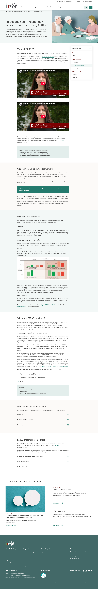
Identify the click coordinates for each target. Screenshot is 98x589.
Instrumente (26, 554)
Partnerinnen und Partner (30, 374)
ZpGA (53, 369)
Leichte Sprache (88, 1)
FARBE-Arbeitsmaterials (42, 181)
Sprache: (61, 1)
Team (7, 554)
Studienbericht (21, 306)
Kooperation (8, 560)
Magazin (25, 556)
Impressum (38, 582)
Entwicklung (75, 68)
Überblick (74, 74)
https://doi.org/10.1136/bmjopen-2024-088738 (54, 366)
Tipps (24, 562)
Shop (59, 7)
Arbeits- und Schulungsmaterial (30, 552)
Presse (78, 1)
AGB (60, 582)
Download (74, 77)
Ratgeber (25, 558)
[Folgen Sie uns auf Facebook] (89, 571)
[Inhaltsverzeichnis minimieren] (90, 48)
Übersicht (20, 414)
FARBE (73, 55)
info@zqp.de (77, 558)
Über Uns (50, 7)
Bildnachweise (69, 582)
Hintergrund (75, 62)
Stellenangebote (10, 562)
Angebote (37, 7)
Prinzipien (8, 558)
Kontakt (70, 1)
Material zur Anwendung (25, 420)
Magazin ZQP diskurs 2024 (48, 305)
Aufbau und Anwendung (78, 65)
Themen (25, 7)
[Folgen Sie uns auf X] (86, 571)
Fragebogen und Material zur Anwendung (30, 456)
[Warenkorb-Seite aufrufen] (86, 7)
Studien (25, 560)
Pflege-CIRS (26, 566)
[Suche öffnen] (90, 7)
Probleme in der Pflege (46, 560)
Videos (24, 564)
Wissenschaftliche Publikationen (32, 378)
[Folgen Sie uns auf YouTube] (91, 571)
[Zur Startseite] (12, 5)
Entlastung (61, 140)
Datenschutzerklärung (50, 582)
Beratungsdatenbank (46, 558)
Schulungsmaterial (23, 425)
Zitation (23, 381)
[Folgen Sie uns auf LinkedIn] (83, 571)
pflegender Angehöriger (48, 56)
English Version (22, 466)
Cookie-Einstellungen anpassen (84, 582)
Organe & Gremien (10, 556)
